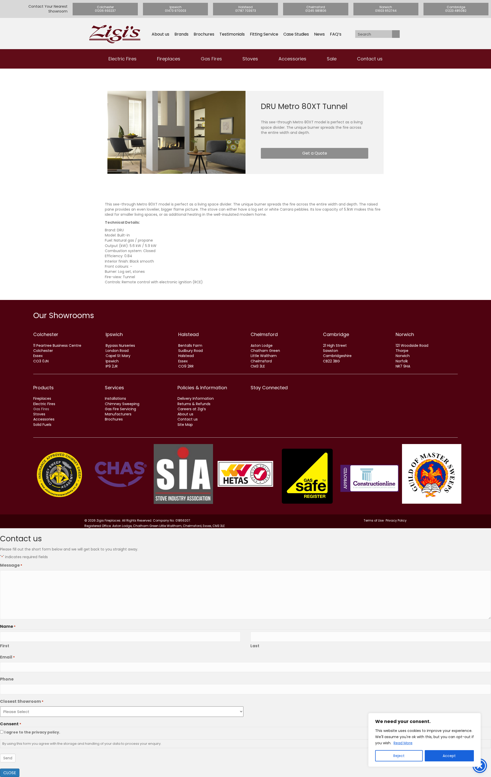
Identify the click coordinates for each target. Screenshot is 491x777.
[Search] (396, 34)
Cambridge (336, 334)
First (4, 646)
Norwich (405, 334)
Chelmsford (264, 334)
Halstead (188, 334)
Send (7, 758)
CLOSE (9, 773)
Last (254, 646)
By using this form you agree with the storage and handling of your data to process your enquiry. (81, 743)
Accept (449, 755)
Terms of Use (374, 520)
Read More (403, 743)
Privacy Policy (396, 520)
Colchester (45, 334)
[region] (424, 740)
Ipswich (114, 334)
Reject (399, 755)
